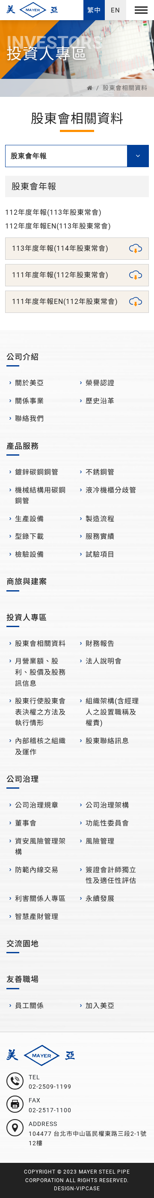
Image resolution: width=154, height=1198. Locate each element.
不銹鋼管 (100, 472)
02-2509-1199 (50, 1086)
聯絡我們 (29, 418)
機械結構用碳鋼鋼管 (40, 495)
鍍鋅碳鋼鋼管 (37, 472)
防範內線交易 (37, 870)
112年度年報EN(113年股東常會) (58, 226)
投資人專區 (26, 617)
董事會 (26, 823)
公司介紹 (22, 356)
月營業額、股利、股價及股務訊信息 (40, 672)
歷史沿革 (100, 401)
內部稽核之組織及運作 (40, 746)
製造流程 (100, 519)
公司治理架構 (107, 805)
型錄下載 (29, 536)
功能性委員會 (107, 823)
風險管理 (100, 841)
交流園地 (22, 943)
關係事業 (29, 401)
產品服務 (22, 445)
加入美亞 (100, 1006)
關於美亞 (29, 383)
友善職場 (22, 979)
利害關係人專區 (40, 899)
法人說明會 (104, 661)
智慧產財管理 (37, 917)
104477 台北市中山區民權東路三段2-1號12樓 (88, 1138)
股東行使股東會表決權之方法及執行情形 (40, 712)
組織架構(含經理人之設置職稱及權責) (112, 712)
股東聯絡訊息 (107, 741)
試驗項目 (100, 554)
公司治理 (22, 779)
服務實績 (100, 536)
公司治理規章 (37, 805)
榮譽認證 (100, 383)
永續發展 (100, 899)
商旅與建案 (26, 581)
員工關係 (29, 1006)
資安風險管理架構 (40, 846)
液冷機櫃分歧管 (111, 490)
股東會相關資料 (125, 87)
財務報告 (100, 644)
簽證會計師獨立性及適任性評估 (111, 875)
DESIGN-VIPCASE (77, 1189)
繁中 (94, 10)
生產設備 (29, 519)
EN (115, 10)
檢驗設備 (29, 554)
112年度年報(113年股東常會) (53, 212)
